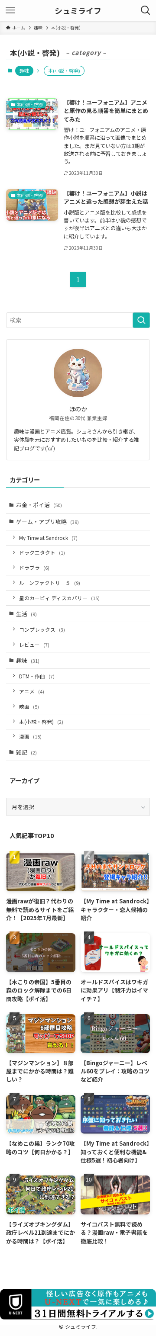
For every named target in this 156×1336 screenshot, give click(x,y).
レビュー (34, 644)
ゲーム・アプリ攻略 (47, 521)
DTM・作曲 (37, 676)
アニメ (31, 691)
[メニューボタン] (10, 10)
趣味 (24, 70)
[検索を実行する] (141, 320)
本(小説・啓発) (41, 721)
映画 (29, 706)
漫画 (30, 736)
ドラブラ (34, 567)
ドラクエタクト (42, 552)
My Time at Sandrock (48, 537)
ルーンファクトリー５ (49, 582)
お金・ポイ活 (39, 505)
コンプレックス (42, 629)
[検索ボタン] (145, 10)
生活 (26, 614)
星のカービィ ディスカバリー (59, 597)
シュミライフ (78, 10)
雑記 (26, 752)
